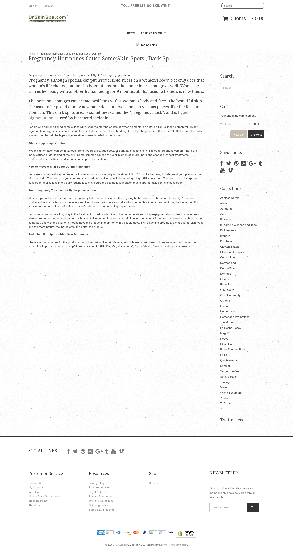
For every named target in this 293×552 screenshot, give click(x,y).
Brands (153, 483)
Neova (224, 338)
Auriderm (226, 208)
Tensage (225, 382)
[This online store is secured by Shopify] (186, 532)
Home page (227, 311)
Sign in (33, 5)
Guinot (224, 306)
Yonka (224, 398)
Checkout (256, 134)
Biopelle (225, 235)
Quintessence (229, 360)
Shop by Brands (152, 32)
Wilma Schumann (231, 392)
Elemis (224, 279)
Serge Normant (230, 371)
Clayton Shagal (229, 246)
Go (252, 507)
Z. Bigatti (225, 403)
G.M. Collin (227, 289)
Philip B (225, 354)
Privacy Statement (100, 496)
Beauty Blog (96, 483)
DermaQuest (228, 268)
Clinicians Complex (232, 252)
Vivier (223, 387)
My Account (36, 487)
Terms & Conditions (101, 500)
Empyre (163, 545)
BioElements (228, 230)
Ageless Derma (230, 197)
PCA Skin (226, 344)
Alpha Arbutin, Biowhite (149, 246)
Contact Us (35, 483)
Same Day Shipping (101, 509)
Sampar (225, 365)
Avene (224, 214)
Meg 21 (225, 333)
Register (48, 5)
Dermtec (225, 273)
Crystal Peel (227, 257)
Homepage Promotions (234, 316)
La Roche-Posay (230, 327)
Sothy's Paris (228, 376)
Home (131, 32)
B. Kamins (226, 219)
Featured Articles (99, 487)
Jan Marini (226, 322)
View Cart (238, 134)
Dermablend (228, 262)
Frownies (226, 284)
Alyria (223, 203)
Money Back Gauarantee (44, 496)
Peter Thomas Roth (232, 349)
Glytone (225, 300)
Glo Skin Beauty (230, 295)
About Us (34, 505)
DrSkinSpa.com (120, 545)
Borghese (226, 241)
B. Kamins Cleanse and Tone (238, 224)
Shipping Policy (38, 500)
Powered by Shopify (177, 545)
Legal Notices (97, 492)
